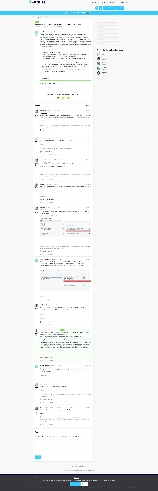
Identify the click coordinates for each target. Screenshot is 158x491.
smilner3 (104, 62)
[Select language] (100, 8)
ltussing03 (42, 384)
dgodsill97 (104, 72)
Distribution (55, 17)
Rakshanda (105, 53)
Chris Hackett (43, 407)
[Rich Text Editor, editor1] (63, 446)
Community (123, 2)
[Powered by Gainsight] (79, 466)
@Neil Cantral (43, 368)
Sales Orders (52, 83)
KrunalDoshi (105, 67)
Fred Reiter (43, 184)
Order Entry (43, 83)
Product (113, 2)
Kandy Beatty (43, 110)
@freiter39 (54, 215)
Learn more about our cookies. (108, 480)
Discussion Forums (45, 17)
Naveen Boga (105, 57)
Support (104, 2)
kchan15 (42, 31)
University (95, 2)
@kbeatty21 (48, 265)
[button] (109, 8)
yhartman (42, 138)
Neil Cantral (43, 330)
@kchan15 (44, 113)
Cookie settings (78, 470)
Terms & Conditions (68, 470)
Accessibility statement (89, 470)
